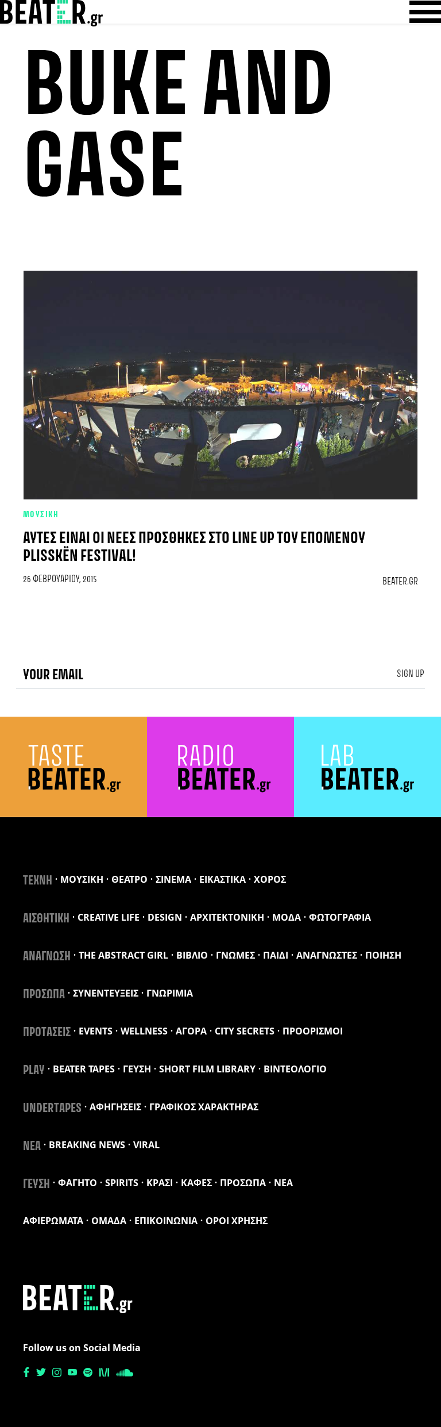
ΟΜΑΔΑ (108, 1220)
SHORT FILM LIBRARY (207, 1069)
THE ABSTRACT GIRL (123, 955)
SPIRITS (121, 1182)
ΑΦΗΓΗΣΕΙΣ (115, 1107)
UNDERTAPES (52, 1109)
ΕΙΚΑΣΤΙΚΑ (222, 879)
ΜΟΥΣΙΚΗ (41, 515)
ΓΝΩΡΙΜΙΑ (169, 993)
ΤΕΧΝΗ (37, 881)
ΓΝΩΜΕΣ (235, 955)
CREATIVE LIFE (109, 917)
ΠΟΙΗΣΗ (383, 955)
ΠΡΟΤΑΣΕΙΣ (47, 1033)
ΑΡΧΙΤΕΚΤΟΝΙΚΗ (227, 917)
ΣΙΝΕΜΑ (173, 879)
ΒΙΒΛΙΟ (192, 955)
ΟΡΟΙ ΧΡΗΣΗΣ (237, 1220)
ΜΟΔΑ (286, 917)
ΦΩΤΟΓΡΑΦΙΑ (340, 917)
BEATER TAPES (84, 1069)
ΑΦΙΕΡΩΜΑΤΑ (53, 1220)
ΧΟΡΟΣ (270, 879)
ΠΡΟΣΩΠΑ (44, 995)
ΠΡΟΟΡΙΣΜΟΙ (313, 1031)
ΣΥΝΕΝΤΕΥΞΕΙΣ (105, 993)
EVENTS (96, 1031)
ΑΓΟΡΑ (191, 1031)
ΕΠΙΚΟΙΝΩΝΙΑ (166, 1220)
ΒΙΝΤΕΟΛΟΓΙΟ (295, 1069)
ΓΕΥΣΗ (137, 1069)
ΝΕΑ (32, 1146)
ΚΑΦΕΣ (196, 1182)
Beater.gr (400, 581)
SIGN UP (410, 674)
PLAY (34, 1071)
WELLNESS (144, 1031)
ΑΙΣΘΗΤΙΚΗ (46, 919)
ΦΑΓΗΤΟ (77, 1182)
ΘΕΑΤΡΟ (129, 879)
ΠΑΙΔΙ (275, 955)
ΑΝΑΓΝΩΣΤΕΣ (326, 955)
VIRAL (146, 1144)
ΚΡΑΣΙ (159, 1182)
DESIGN (165, 917)
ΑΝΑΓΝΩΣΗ (47, 957)
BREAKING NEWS (87, 1144)
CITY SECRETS (244, 1031)
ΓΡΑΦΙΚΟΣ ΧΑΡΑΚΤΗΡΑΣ (203, 1107)
